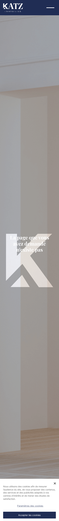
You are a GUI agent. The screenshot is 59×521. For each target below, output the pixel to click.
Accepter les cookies (29, 515)
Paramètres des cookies (30, 505)
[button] (55, 483)
